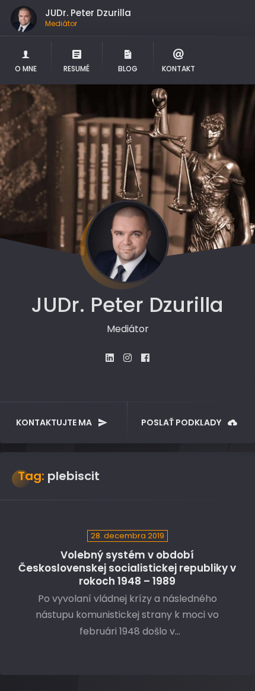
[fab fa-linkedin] (110, 358)
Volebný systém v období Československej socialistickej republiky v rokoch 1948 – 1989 (127, 568)
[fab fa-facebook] (145, 358)
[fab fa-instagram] (127, 358)
